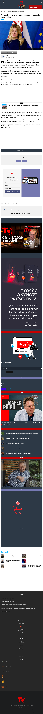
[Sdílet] (5, 203)
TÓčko (3, 396)
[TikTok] (25, 708)
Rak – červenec (8, 686)
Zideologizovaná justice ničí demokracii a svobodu (13, 561)
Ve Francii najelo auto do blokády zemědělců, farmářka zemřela (23, 105)
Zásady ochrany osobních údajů (17, 711)
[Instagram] (21, 708)
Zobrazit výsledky (9, 388)
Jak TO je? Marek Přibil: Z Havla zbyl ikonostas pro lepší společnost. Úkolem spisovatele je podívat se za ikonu (21, 422)
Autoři (21, 622)
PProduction (31, 705)
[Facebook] (18, 708)
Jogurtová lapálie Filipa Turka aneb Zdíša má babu (15, 443)
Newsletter (21, 649)
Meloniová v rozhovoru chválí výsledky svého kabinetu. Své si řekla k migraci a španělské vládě (34, 556)
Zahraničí (2, 19)
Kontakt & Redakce (21, 620)
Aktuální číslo (21, 624)
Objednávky (22, 642)
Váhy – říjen (8, 671)
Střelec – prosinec (9, 661)
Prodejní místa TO (21, 630)
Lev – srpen (8, 681)
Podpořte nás (21, 627)
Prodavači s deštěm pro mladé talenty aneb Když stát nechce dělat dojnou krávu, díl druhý (22, 433)
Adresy (21, 645)
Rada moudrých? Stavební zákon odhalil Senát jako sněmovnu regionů (18, 453)
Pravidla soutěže (27, 711)
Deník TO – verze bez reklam (6, 362)
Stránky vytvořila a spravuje (25, 705)
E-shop (9, 711)
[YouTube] (23, 708)
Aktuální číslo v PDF (21, 648)
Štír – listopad (8, 666)
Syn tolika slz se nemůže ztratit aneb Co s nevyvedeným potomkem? (18, 438)
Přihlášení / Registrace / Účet (21, 641)
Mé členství (21, 643)
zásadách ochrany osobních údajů (13, 194)
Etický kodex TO (21, 623)
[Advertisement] (21, 93)
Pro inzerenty (21, 629)
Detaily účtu (21, 646)
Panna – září (8, 676)
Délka (2, 365)
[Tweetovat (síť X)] (8, 203)
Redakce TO (4, 424)
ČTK (7, 55)
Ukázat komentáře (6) (20, 150)
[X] (20, 708)
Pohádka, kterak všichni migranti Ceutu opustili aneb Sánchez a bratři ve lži (34, 566)
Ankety (21, 632)
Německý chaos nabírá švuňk (11, 565)
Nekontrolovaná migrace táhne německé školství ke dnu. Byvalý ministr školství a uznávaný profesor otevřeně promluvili (13, 556)
